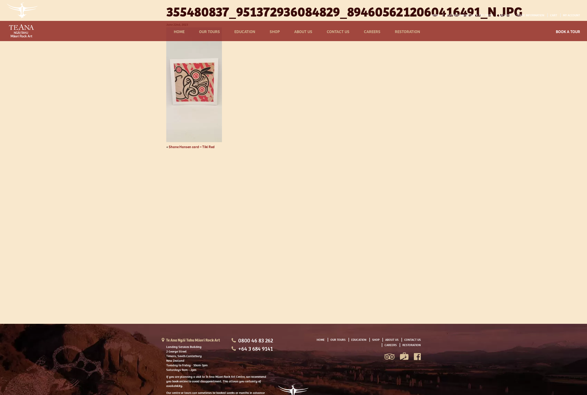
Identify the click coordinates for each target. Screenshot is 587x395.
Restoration (407, 31)
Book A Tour (568, 31)
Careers (372, 31)
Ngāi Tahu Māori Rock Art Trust (469, 15)
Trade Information (530, 15)
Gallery (505, 15)
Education (244, 31)
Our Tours (209, 31)
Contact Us (338, 31)
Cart (553, 15)
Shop (275, 31)
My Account (571, 15)
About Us (303, 31)
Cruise (435, 15)
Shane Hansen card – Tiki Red (192, 146)
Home (179, 31)
